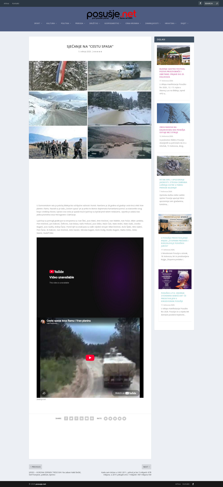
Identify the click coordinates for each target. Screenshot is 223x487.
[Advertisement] (90, 182)
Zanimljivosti (152, 23)
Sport (37, 23)
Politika (65, 23)
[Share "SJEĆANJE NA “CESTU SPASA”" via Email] (86, 418)
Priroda (79, 23)
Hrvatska (169, 23)
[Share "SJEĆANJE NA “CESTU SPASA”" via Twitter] (71, 418)
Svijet (183, 23)
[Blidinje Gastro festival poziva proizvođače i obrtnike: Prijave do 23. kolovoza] (173, 55)
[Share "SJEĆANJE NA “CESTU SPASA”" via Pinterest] (76, 418)
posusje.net (41, 484)
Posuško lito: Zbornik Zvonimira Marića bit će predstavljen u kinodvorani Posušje (173, 297)
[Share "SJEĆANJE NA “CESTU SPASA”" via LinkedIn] (81, 418)
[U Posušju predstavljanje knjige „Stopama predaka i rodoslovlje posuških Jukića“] (175, 224)
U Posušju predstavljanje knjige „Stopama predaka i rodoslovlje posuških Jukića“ (174, 242)
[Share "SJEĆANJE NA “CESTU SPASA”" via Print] (91, 418)
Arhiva (6, 3)
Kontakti (15, 3)
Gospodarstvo (111, 23)
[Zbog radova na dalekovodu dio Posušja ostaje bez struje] (173, 113)
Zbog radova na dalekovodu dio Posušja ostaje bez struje (172, 130)
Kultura (50, 23)
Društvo (93, 23)
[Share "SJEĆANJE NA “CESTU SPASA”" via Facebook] (66, 418)
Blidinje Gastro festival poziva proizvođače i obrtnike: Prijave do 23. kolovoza (172, 73)
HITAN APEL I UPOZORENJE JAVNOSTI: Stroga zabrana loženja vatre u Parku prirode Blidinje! (173, 183)
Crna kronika (132, 23)
